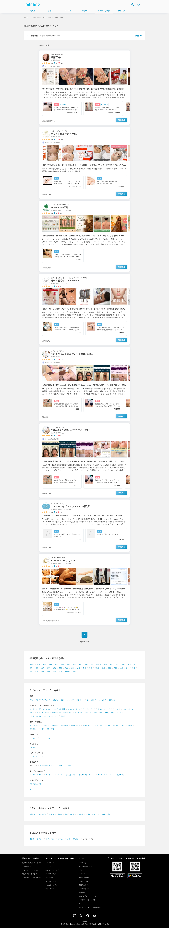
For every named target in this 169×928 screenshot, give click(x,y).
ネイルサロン (50, 839)
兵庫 (84, 668)
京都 (72, 668)
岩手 (50, 664)
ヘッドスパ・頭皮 (59, 709)
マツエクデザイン (51, 885)
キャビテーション (46, 765)
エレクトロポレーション (106, 775)
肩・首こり (79, 712)
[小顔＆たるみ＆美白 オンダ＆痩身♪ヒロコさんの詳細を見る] (84, 384)
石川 (31, 668)
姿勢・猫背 (50, 729)
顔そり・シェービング (98, 700)
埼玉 (91, 664)
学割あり (33, 814)
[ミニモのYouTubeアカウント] (94, 916)
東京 (111, 664)
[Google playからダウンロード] (134, 875)
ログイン (139, 4)
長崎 (42, 671)
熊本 (48, 671)
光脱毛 (55, 700)
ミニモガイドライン (85, 889)
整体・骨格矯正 (35, 725)
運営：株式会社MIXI (85, 866)
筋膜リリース (75, 725)
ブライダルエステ (35, 784)
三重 (60, 668)
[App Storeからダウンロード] (117, 875)
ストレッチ (98, 725)
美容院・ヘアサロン (36, 839)
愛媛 (133, 668)
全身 (62, 700)
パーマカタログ (50, 874)
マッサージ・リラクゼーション (40, 709)
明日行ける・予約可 (55, 814)
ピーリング (33, 738)
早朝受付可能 (69, 814)
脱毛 (31, 700)
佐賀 (37, 671)
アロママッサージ (104, 709)
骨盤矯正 (55, 725)
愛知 (54, 668)
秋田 (44, 664)
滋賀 (66, 668)
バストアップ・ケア (36, 756)
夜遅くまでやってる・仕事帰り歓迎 (98, 814)
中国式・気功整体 (35, 716)
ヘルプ (81, 903)
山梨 (117, 664)
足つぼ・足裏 (109, 712)
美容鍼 (107, 725)
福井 (37, 668)
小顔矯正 (46, 725)
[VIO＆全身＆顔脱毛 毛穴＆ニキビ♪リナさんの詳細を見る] (84, 460)
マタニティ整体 (127, 725)
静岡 (48, 668)
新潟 (129, 664)
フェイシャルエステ (36, 775)
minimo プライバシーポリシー (89, 896)
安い (31, 789)
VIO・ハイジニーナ (77, 700)
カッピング (116, 709)
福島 (68, 664)
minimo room (83, 874)
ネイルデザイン (50, 881)
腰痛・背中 (98, 712)
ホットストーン (128, 709)
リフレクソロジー (43, 712)
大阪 (78, 668)
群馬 (85, 664)
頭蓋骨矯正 (64, 725)
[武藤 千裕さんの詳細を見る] (84, 87)
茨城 (74, 664)
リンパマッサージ (89, 709)
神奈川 (98, 664)
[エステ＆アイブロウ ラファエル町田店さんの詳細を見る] (84, 526)
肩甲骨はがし (87, 725)
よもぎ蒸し (33, 747)
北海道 (32, 664)
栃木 (80, 664)
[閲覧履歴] (132, 5)
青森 (38, 664)
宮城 (62, 664)
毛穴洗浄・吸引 (70, 775)
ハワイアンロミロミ (51, 716)
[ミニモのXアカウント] (81, 916)
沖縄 (74, 671)
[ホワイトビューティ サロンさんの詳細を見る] (84, 163)
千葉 (105, 664)
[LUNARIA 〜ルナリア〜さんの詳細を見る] (84, 589)
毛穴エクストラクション (87, 775)
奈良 (90, 668)
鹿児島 (67, 671)
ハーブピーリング (46, 738)
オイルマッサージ (74, 709)
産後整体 (33, 729)
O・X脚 (41, 729)
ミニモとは (82, 863)
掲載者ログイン (84, 885)
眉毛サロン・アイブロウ (30, 874)
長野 (123, 664)
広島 (115, 668)
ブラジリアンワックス (43, 700)
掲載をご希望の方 (85, 877)
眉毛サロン (76, 839)
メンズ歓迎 (42, 814)
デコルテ (88, 712)
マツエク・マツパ (64, 839)
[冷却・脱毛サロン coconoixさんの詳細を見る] (84, 309)
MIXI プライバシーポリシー (88, 900)
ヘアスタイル (49, 863)
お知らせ (82, 870)
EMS (69, 765)
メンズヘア (49, 866)
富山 (134, 664)
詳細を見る (121, 120)
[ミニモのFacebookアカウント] (87, 916)
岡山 (109, 668)
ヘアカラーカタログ (52, 870)
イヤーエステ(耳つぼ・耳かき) (62, 712)
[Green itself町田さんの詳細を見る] (84, 236)
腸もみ (32, 712)
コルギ (48, 775)
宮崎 (60, 671)
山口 (121, 668)
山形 (56, 664)
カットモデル (49, 889)
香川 (127, 668)
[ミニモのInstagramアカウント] (74, 916)
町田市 (50, 17)
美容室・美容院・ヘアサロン (31, 863)
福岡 (31, 671)
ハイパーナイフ (60, 765)
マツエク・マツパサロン (30, 870)
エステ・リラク (35, 17)
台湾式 (63, 716)
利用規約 (82, 892)
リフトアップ (57, 775)
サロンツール (83, 881)
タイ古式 (120, 712)
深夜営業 (80, 814)
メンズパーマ (49, 877)
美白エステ (121, 775)
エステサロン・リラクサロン (31, 877)
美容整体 (116, 725)
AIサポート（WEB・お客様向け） (90, 907)
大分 (54, 671)
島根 (103, 668)
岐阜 (42, 668)
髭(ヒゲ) (112, 700)
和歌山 (97, 668)
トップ (26, 17)
